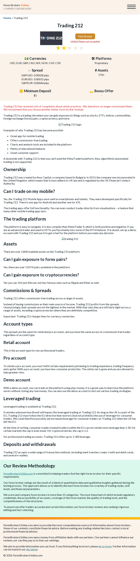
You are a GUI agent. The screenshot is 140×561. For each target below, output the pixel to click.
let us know (105, 546)
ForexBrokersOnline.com (18, 473)
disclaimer (32, 549)
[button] (131, 7)
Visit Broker (85, 36)
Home (7, 17)
